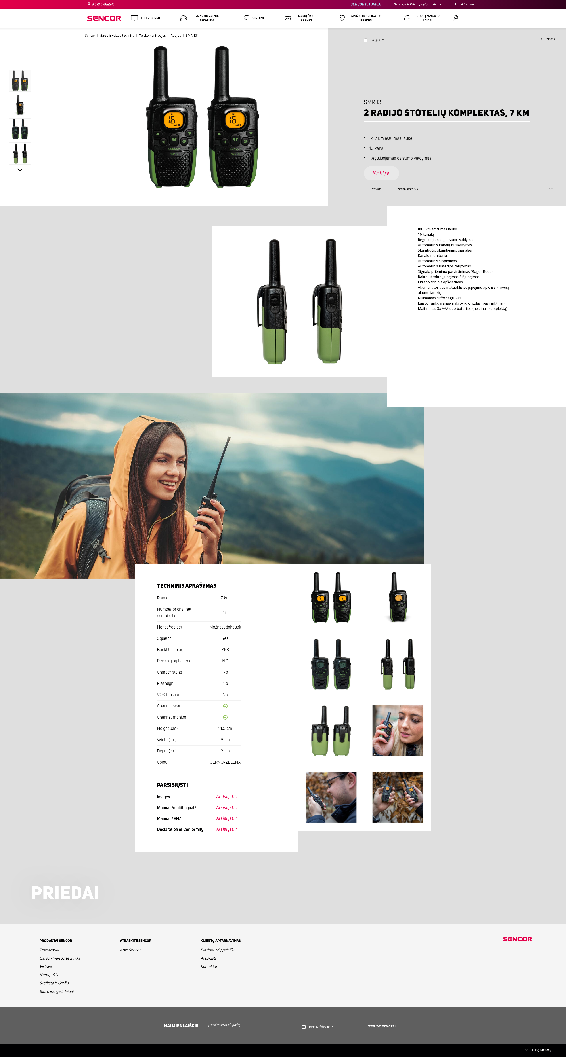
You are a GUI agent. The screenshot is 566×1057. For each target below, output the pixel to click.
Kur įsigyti (381, 173)
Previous (20, 59)
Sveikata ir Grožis (54, 982)
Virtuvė (46, 966)
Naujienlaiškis (181, 1026)
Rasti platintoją (103, 4)
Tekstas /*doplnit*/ (321, 1027)
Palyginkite (377, 40)
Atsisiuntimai (407, 189)
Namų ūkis (49, 974)
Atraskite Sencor (466, 4)
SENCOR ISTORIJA (366, 4)
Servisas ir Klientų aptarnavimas (417, 4)
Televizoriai (49, 949)
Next (20, 170)
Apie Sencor (130, 949)
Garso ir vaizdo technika (60, 958)
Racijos (550, 39)
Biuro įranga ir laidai (56, 991)
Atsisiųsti (225, 797)
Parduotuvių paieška (218, 949)
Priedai (376, 189)
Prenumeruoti (380, 1025)
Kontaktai (209, 966)
